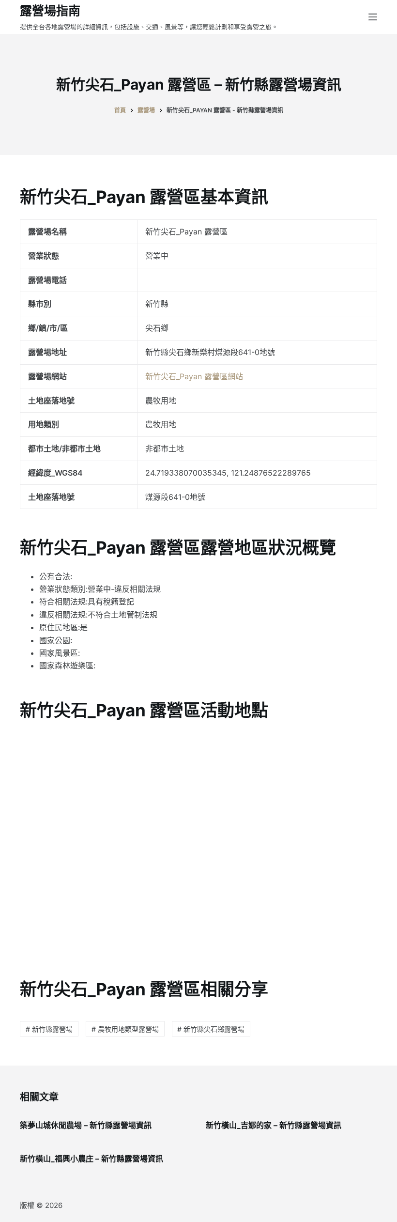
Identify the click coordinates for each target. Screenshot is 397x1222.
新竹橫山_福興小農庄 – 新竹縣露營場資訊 (91, 1158)
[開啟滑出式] (372, 17)
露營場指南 (50, 10)
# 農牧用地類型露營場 (125, 1029)
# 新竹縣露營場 (49, 1029)
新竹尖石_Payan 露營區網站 (194, 376)
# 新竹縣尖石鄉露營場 (210, 1029)
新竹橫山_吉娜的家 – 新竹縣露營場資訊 (273, 1125)
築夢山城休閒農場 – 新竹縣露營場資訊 (86, 1125)
